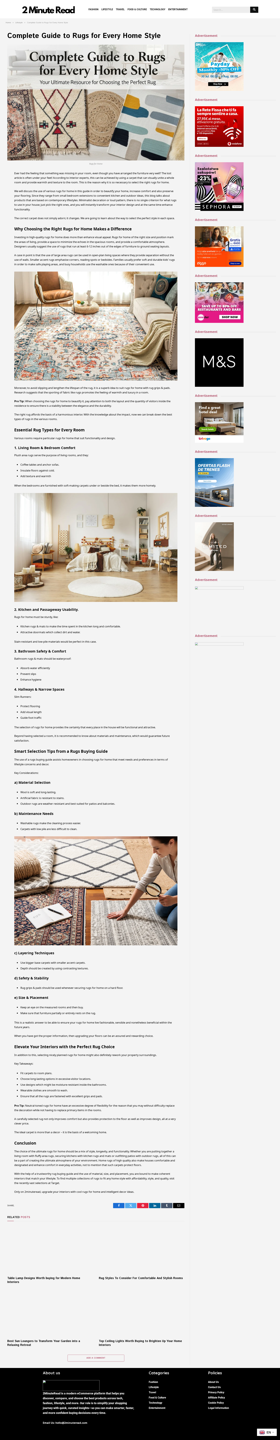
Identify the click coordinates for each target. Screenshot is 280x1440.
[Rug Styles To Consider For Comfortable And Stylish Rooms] (142, 1249)
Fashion (93, 9)
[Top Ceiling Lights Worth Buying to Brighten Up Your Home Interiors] (142, 1312)
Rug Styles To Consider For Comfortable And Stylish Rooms (141, 1278)
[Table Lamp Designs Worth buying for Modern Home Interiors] (50, 1249)
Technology (157, 9)
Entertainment (178, 9)
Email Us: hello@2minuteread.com (65, 1423)
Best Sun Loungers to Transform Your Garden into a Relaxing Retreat (43, 1343)
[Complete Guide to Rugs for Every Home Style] (95, 103)
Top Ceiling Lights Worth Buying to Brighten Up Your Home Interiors (140, 1343)
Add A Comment (95, 1358)
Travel (120, 9)
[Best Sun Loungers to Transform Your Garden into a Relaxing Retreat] (50, 1312)
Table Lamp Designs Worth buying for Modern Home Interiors (43, 1280)
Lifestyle (107, 9)
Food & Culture (137, 9)
